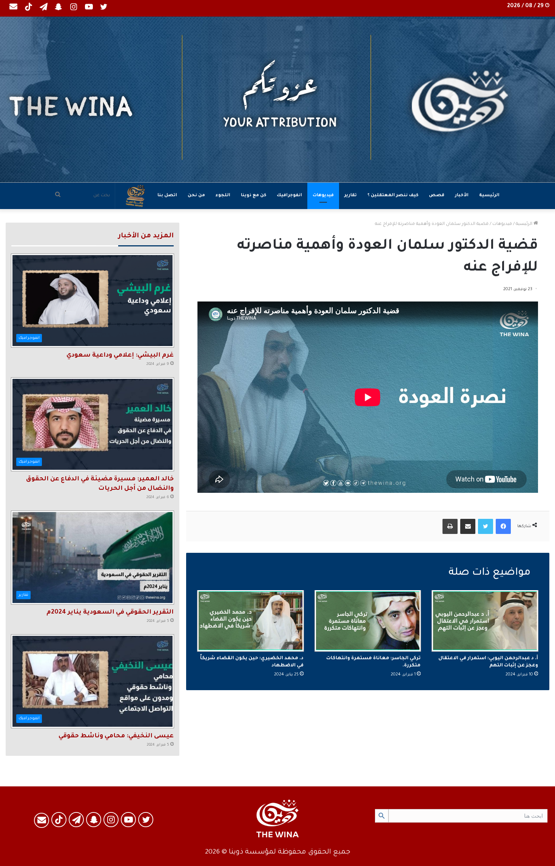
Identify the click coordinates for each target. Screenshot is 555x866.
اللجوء (223, 195)
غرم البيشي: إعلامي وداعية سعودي (120, 355)
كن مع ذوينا (253, 195)
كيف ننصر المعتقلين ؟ (392, 195)
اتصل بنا (167, 195)
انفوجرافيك (289, 195)
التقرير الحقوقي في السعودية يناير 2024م (110, 612)
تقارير (350, 195)
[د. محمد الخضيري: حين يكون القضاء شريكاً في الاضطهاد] (250, 620)
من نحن (196, 195)
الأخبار (462, 195)
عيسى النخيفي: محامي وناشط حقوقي (116, 736)
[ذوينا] (277, 99)
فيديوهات (323, 195)
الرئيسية (489, 195)
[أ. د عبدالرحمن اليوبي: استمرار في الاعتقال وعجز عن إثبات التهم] (485, 620)
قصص (436, 195)
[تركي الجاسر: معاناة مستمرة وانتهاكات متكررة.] (368, 620)
